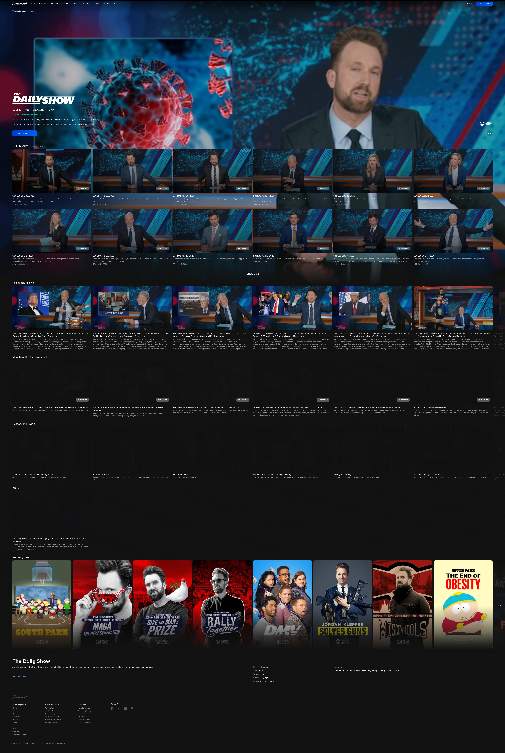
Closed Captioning (84, 711)
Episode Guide (19, 677)
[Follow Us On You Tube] (125, 708)
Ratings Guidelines (85, 714)
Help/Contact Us (84, 708)
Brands (15, 725)
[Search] (114, 4)
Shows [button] (43, 4)
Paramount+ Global (19, 734)
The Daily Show (19, 11)
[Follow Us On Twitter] (118, 708)
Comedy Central (268, 681)
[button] (51, 318)
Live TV (85, 4)
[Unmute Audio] (489, 133)
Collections (16, 717)
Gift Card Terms (50, 711)
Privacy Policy (50, 714)
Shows (14, 711)
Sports (14, 722)
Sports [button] (96, 4)
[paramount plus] (19, 4)
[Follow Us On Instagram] (132, 708)
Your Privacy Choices (52, 717)
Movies (15, 714)
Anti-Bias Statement (85, 722)
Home (33, 4)
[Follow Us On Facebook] (112, 708)
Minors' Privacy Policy (53, 720)
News (107, 4)
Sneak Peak (16, 731)
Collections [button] (70, 4)
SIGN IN (469, 4)
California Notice (51, 722)
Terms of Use (50, 708)
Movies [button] (55, 4)
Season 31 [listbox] (36, 146)
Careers (81, 717)
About (32, 11)
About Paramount (84, 720)
